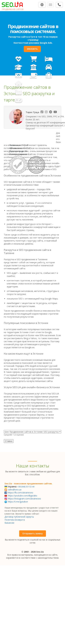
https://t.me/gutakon (18, 501)
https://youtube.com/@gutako (22, 495)
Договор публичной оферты (19, 516)
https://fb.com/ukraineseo (20, 492)
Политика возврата (15, 519)
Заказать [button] (32, 48)
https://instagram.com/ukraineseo (24, 498)
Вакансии (9, 522)
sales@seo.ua (14, 489)
